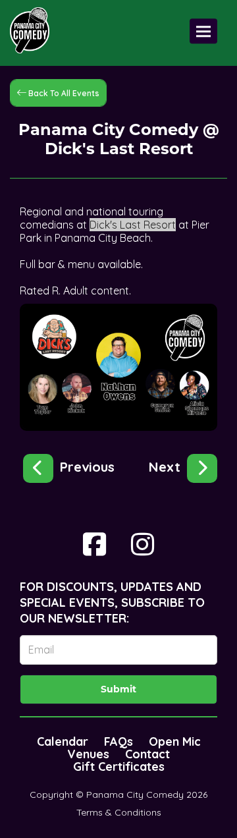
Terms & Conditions (118, 812)
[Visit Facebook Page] (94, 544)
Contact (147, 754)
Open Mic (175, 741)
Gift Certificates (119, 766)
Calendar (62, 741)
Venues (88, 754)
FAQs (118, 741)
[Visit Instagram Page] (142, 544)
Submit (118, 689)
